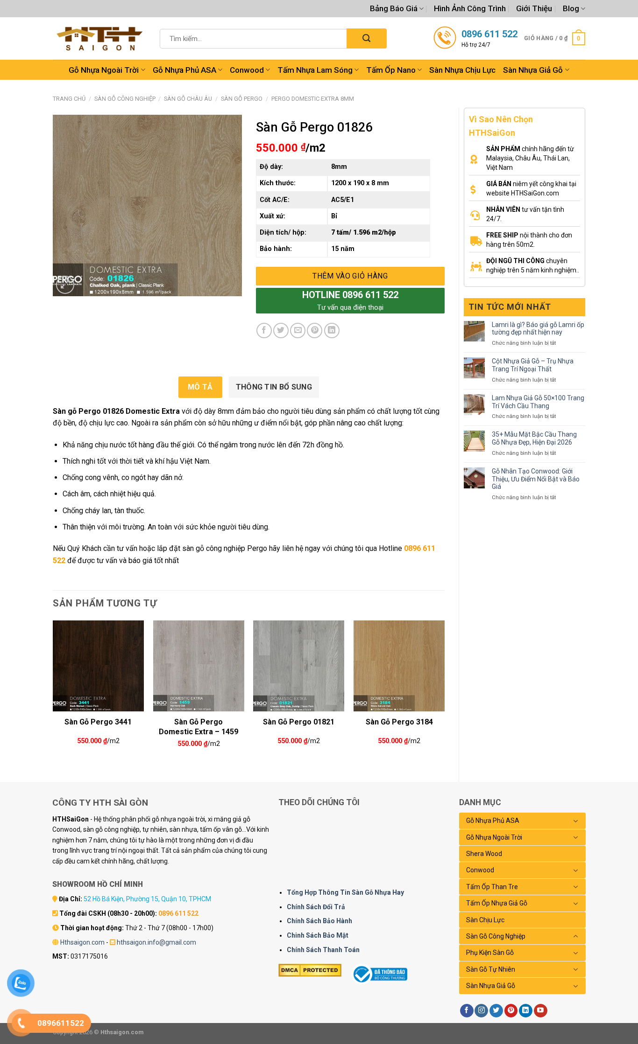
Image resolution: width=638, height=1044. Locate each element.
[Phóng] (65, 285)
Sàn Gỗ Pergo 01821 (298, 721)
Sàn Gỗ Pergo (241, 98)
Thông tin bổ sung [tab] (274, 387)
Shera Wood (484, 853)
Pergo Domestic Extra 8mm (312, 98)
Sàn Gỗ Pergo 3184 (399, 721)
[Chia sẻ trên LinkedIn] (332, 330)
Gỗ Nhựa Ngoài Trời (104, 70)
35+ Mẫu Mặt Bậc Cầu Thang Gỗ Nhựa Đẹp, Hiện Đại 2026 (534, 438)
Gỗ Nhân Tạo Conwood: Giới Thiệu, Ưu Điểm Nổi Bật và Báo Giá (536, 479)
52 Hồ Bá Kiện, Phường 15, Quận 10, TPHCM (147, 899)
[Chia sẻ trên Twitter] (281, 330)
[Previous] (53, 692)
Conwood (247, 70)
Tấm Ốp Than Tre (492, 887)
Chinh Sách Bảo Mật (317, 935)
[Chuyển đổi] (576, 821)
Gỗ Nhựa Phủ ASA (184, 70)
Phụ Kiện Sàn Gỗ (490, 952)
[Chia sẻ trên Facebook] (264, 330)
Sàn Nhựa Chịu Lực (462, 70)
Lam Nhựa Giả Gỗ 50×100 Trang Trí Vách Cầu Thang (538, 402)
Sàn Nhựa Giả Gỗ (533, 70)
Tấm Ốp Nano (391, 70)
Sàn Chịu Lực (485, 920)
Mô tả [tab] (200, 387)
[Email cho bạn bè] (297, 330)
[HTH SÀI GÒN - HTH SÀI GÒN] (99, 38)
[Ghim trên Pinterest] (314, 330)
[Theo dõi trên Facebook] (467, 1011)
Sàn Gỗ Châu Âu (188, 98)
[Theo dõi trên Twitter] (496, 1011)
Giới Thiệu (534, 8)
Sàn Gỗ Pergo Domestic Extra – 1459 (198, 725)
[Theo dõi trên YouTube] (540, 1011)
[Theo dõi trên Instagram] (481, 1011)
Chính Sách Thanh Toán (323, 950)
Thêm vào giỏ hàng (350, 275)
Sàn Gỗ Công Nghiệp (125, 98)
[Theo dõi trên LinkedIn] (525, 1011)
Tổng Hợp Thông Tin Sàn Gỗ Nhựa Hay (345, 892)
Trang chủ (69, 98)
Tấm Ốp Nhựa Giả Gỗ (496, 903)
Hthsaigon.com (82, 942)
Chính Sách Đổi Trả (316, 907)
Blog (571, 8)
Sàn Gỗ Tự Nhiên (490, 969)
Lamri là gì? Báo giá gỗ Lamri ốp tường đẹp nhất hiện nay (538, 328)
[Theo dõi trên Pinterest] (511, 1011)
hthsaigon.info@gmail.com (156, 942)
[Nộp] (366, 38)
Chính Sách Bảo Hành (319, 921)
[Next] (444, 692)
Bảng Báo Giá (394, 8)
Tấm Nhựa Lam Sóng (315, 70)
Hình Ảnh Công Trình (470, 8)
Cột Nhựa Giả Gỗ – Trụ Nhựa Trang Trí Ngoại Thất (533, 365)
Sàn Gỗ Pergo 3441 (98, 721)
